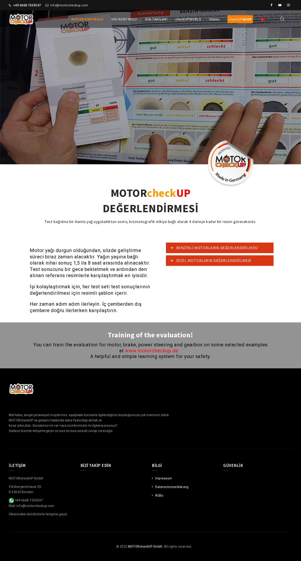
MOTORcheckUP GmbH (145, 546)
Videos (214, 19)
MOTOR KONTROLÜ (87, 19)
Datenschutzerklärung (171, 487)
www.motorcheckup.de (151, 350)
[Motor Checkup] (21, 19)
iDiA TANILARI (156, 19)
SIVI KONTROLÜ (124, 19)
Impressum (163, 478)
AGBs (159, 495)
